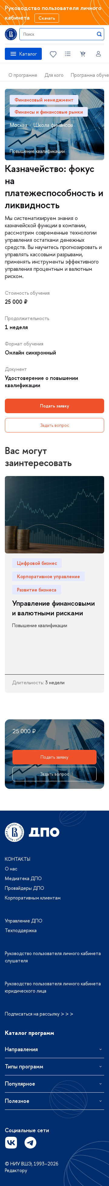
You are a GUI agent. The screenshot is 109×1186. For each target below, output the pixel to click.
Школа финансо (53, 125)
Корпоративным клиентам (33, 897)
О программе (22, 75)
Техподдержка (21, 930)
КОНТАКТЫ (17, 859)
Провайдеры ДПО (24, 888)
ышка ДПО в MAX (50, 1142)
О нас (11, 868)
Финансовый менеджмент (44, 99)
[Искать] (99, 34)
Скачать (46, 18)
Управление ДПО (23, 920)
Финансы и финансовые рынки (49, 112)
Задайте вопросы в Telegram (30, 1142)
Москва (18, 125)
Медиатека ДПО (23, 878)
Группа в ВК (11, 1142)
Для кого (54, 75)
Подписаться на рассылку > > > (39, 1013)
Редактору (16, 1170)
